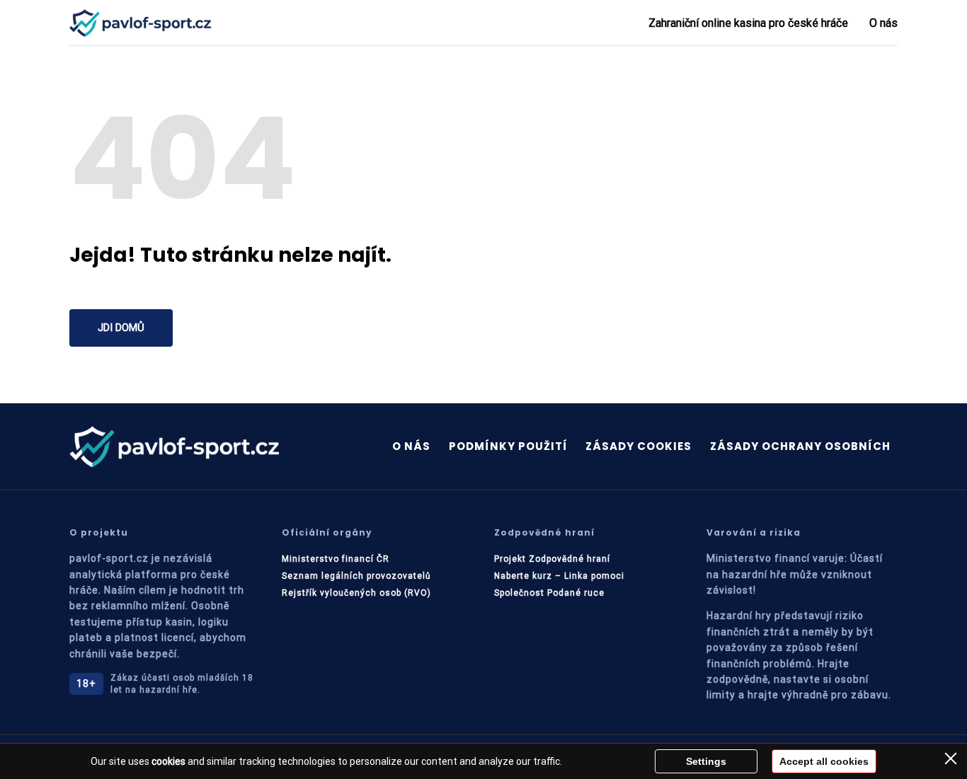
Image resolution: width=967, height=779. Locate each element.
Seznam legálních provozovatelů (356, 576)
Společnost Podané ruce (549, 593)
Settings (706, 761)
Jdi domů (121, 327)
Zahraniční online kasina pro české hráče (748, 23)
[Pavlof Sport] (140, 23)
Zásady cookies (638, 446)
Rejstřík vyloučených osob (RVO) (356, 593)
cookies (168, 761)
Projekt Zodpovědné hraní (552, 559)
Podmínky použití (508, 446)
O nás (883, 23)
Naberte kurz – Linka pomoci (559, 576)
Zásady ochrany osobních (800, 446)
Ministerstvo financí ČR (335, 559)
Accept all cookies (824, 761)
